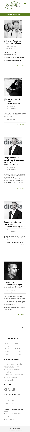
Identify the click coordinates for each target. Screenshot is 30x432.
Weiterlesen (20, 65)
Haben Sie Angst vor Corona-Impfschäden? (13, 42)
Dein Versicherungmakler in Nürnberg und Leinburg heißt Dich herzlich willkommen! (13, 363)
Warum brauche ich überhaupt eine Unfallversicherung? (12, 101)
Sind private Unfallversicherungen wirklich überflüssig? (13, 284)
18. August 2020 (12, 292)
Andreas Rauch (13, 46)
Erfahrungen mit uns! (9, 371)
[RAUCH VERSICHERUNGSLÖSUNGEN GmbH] (12, 5)
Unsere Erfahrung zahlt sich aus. (11, 366)
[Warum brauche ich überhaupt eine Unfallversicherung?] (15, 87)
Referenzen (8, 372)
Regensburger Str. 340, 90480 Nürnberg (15, 413)
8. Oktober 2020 (12, 231)
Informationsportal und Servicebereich (12, 369)
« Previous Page (8, 327)
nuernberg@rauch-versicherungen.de (14, 421)
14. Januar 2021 (12, 48)
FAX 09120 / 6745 (10, 403)
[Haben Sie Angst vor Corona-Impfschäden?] (15, 29)
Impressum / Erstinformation (10, 377)
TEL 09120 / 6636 (10, 400)
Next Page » (22, 327)
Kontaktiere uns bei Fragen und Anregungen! (14, 374)
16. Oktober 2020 (12, 169)
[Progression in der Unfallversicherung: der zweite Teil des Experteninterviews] (15, 146)
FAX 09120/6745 (10, 419)
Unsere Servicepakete (9, 367)
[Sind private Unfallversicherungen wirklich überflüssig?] (15, 271)
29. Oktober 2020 (12, 108)
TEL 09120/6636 (9, 416)
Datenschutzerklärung (9, 380)
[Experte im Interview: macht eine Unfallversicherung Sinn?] (15, 210)
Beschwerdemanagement (10, 379)
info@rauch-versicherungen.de (13, 406)
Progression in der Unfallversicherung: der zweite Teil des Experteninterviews (14, 161)
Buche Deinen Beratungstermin (13, 375)
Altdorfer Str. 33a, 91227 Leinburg (13, 398)
